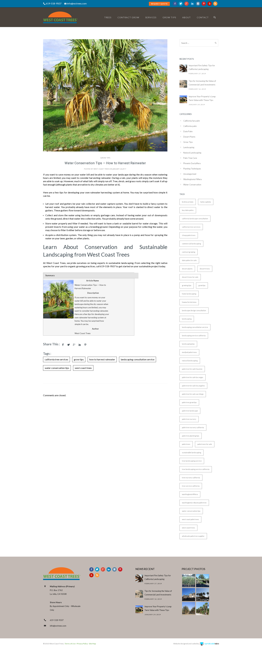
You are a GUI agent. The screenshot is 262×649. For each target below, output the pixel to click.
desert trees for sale (190, 277)
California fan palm (191, 121)
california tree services (56, 359)
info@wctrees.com (77, 3)
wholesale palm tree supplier (193, 536)
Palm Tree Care (190, 158)
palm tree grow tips (189, 402)
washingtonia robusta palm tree (194, 503)
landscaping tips (188, 344)
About (186, 17)
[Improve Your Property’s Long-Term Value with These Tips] (183, 99)
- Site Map (92, 643)
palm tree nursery (189, 419)
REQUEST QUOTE (159, 4)
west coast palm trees (190, 519)
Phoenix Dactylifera (192, 163)
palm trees (186, 444)
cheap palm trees (188, 235)
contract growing (188, 252)
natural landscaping (190, 361)
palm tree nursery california (193, 427)
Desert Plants (189, 137)
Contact (203, 17)
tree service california (191, 486)
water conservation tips (57, 367)
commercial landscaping (191, 244)
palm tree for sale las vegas (192, 377)
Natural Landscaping (192, 152)
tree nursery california (191, 478)
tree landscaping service (192, 461)
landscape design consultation (194, 310)
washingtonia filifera (190, 494)
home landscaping (189, 294)
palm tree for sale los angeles (193, 386)
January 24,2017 (119, 169)
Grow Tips (105, 158)
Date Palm (188, 131)
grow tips (79, 359)
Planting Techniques (192, 168)
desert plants (187, 269)
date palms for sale (189, 260)
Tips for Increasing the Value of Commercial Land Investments (202, 83)
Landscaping (188, 147)
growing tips (186, 285)
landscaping (186, 319)
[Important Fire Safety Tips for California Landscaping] (183, 68)
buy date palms (188, 210)
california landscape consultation (195, 219)
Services (150, 17)
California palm (190, 126)
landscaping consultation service (137, 359)
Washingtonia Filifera (192, 179)
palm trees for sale (204, 444)
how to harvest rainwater (102, 359)
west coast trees (83, 367)
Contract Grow (128, 17)
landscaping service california (194, 336)
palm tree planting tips (190, 436)
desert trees (205, 269)
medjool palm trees (189, 352)
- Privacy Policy (82, 643)
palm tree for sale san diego (192, 394)
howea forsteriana (189, 302)
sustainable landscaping (191, 452)
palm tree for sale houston (192, 369)
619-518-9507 (57, 620)
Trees (107, 17)
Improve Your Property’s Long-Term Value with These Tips (202, 98)
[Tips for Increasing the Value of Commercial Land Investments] (183, 84)
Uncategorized (189, 174)
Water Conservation (192, 184)
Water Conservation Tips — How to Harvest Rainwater (105, 163)
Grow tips (169, 17)
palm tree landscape (190, 411)
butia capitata (205, 202)
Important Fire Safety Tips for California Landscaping (202, 67)
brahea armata (187, 202)
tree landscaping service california (195, 469)
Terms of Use (70, 643)
